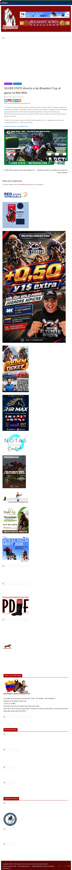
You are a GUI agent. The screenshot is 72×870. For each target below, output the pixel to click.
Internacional (17, 83)
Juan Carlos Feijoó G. (19, 97)
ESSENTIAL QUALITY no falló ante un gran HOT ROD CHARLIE (52, 171)
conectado (20, 184)
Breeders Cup (8, 83)
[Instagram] (9, 100)
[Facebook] (16, 100)
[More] (19, 100)
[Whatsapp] (12, 100)
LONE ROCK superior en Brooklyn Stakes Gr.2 (20, 170)
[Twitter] (5, 100)
